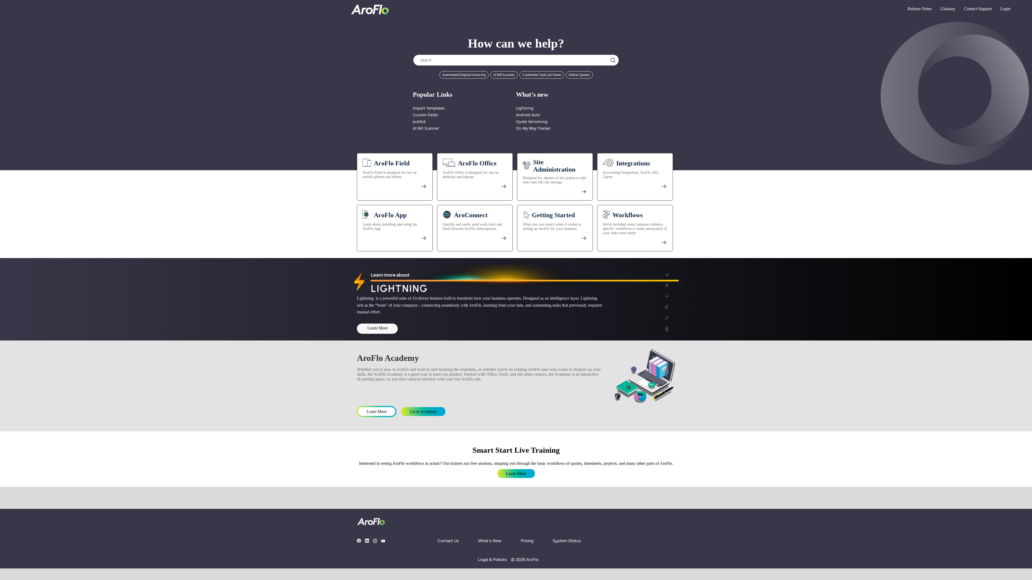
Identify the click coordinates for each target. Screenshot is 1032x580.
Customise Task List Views (541, 75)
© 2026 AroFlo (525, 559)
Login (1005, 8)
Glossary (947, 8)
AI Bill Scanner (504, 75)
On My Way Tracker (533, 128)
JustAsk (419, 121)
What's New (489, 540)
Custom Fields (425, 114)
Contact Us (448, 540)
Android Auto (528, 114)
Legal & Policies (492, 559)
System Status (567, 540)
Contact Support (978, 8)
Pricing (527, 540)
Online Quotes (579, 75)
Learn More (377, 328)
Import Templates (429, 108)
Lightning (524, 108)
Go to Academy (423, 411)
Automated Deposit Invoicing (464, 75)
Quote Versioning (531, 121)
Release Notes (920, 8)
